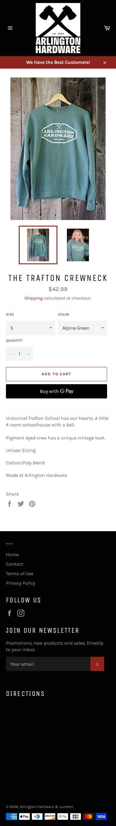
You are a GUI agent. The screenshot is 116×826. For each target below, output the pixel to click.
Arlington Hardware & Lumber (46, 806)
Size (10, 314)
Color (63, 314)
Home (12, 554)
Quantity (14, 340)
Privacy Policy (20, 583)
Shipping (33, 298)
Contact (14, 564)
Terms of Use (19, 573)
